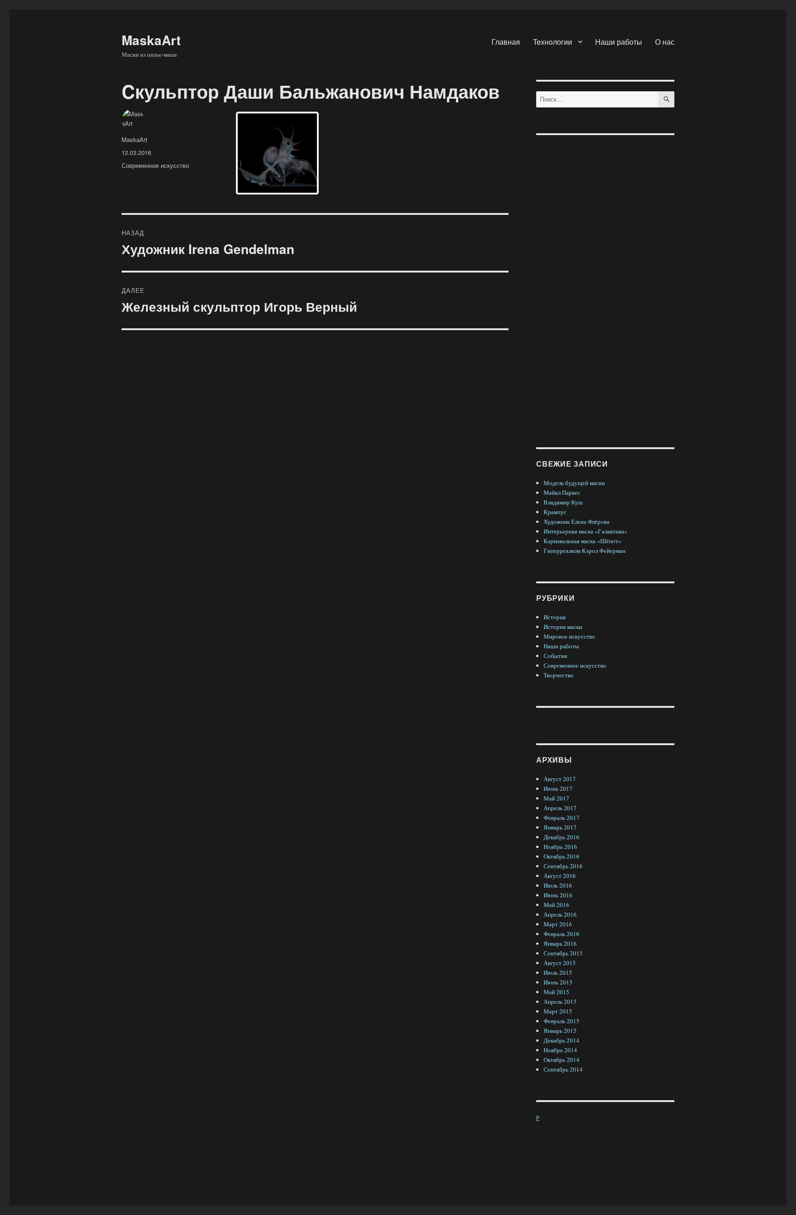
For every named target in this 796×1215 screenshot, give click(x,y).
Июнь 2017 (558, 788)
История (555, 617)
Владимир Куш (563, 502)
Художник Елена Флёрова (576, 521)
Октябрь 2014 (561, 1059)
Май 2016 (556, 905)
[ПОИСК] (666, 99)
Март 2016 (558, 924)
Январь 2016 (560, 943)
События (555, 656)
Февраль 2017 (561, 817)
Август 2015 (560, 963)
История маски (563, 626)
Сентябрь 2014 (563, 1069)
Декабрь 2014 (561, 1040)
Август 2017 (560, 779)
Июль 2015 (558, 972)
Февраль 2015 (561, 1021)
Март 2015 (558, 1011)
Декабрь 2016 (561, 837)
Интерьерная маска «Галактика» (585, 531)
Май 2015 (556, 992)
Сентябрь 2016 (563, 866)
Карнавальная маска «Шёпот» (582, 541)
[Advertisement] (607, 284)
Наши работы (618, 41)
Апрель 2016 (560, 914)
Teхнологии (552, 41)
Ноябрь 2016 (560, 846)
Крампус (555, 512)
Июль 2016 (558, 885)
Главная (506, 41)
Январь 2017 (560, 827)
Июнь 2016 (558, 895)
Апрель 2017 (560, 808)
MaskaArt (151, 39)
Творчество (559, 675)
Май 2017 (556, 798)
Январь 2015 (560, 1030)
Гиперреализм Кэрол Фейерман (585, 550)
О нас (664, 41)
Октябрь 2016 (561, 856)
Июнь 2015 (558, 982)
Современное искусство (155, 165)
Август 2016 (560, 875)
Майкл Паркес (562, 492)
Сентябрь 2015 (563, 953)
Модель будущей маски (574, 483)
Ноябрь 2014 (560, 1050)
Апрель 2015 (560, 1001)
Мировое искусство (569, 636)
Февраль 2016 (561, 934)
